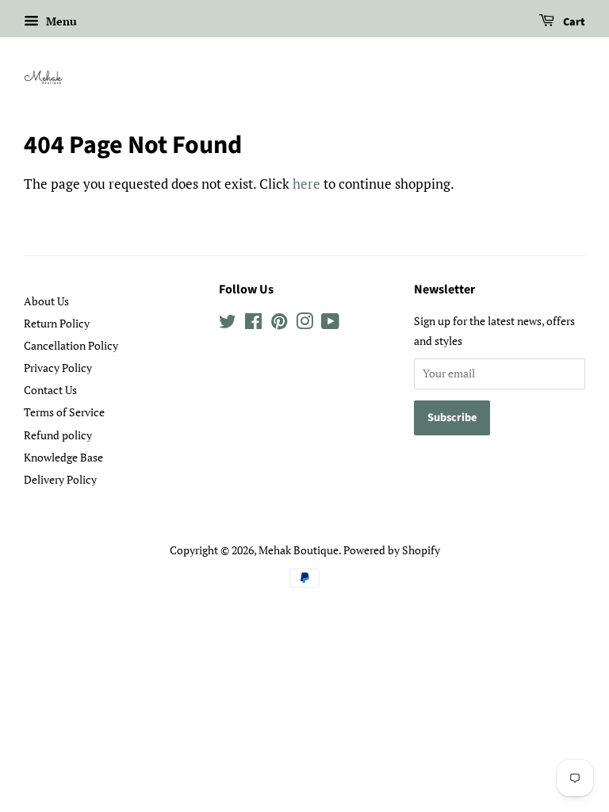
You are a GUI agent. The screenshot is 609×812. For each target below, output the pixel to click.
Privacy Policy (58, 367)
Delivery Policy (60, 479)
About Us (46, 300)
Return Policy (57, 323)
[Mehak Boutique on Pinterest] (279, 323)
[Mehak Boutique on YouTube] (330, 323)
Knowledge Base (63, 457)
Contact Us (50, 389)
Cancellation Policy (71, 345)
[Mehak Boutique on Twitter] (227, 323)
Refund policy (58, 434)
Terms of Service (64, 411)
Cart (573, 22)
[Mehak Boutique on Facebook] (253, 323)
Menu (60, 21)
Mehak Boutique (299, 549)
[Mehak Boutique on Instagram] (304, 323)
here (306, 183)
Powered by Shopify (391, 549)
